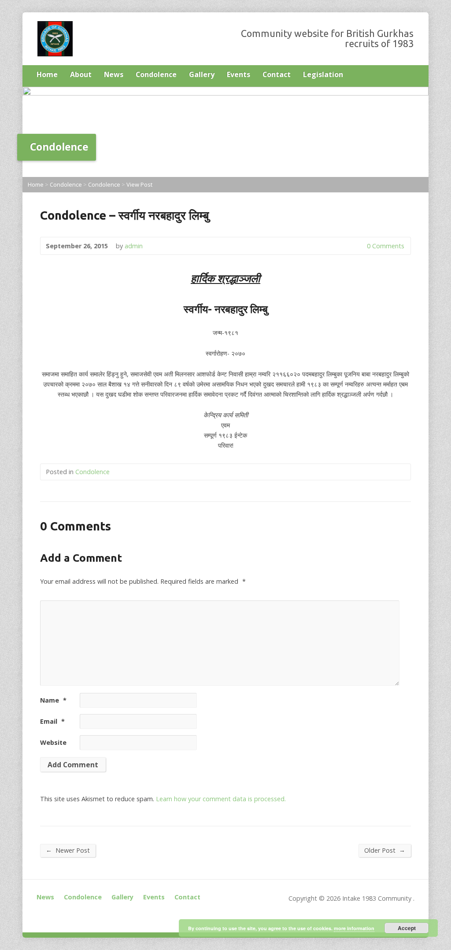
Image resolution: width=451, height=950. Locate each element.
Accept (407, 928)
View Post (139, 184)
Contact (276, 74)
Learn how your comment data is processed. (221, 799)
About (81, 74)
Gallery (201, 74)
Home (47, 74)
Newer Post (68, 850)
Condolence (156, 74)
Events (238, 74)
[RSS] (410, 75)
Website (53, 742)
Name (53, 700)
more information (354, 928)
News (113, 74)
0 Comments (360, 246)
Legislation (323, 74)
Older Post (384, 850)
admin (134, 246)
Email (52, 721)
